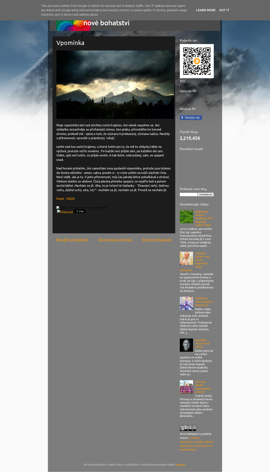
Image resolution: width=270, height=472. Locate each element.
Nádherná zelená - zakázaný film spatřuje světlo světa (204, 218)
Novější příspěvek (72, 240)
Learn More (206, 10)
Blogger (180, 464)
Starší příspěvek (157, 240)
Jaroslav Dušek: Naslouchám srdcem (203, 386)
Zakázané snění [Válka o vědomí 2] (204, 302)
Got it (224, 10)
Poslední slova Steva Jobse (202, 343)
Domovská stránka (115, 240)
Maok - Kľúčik (65, 198)
